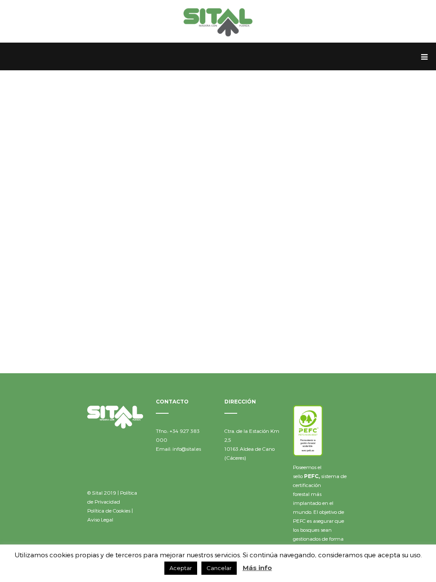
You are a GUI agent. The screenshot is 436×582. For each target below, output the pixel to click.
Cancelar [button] (219, 568)
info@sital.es (186, 449)
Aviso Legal (100, 519)
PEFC (311, 476)
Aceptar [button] (180, 568)
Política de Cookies (108, 510)
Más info (257, 568)
